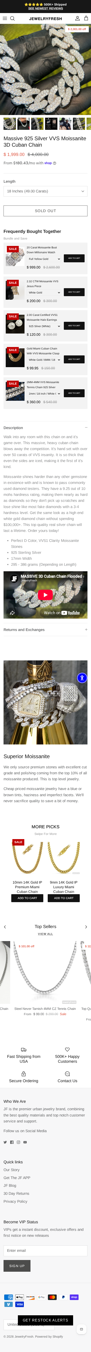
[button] (82, 678)
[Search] (14, 18)
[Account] (76, 18)
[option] (45, 69)
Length (9, 181)
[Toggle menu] (5, 18)
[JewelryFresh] (45, 18)
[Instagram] (18, 1142)
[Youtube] (25, 1142)
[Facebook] (11, 1142)
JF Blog (10, 1185)
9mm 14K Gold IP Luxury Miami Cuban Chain (64, 887)
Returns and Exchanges (24, 630)
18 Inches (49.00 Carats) (27, 191)
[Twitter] (5, 1142)
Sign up (17, 1266)
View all (45, 934)
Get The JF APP (17, 1178)
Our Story (12, 1170)
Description (13, 428)
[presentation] (7, 865)
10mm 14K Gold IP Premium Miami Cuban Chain (27, 887)
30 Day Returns (16, 1193)
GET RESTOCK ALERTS (45, 1320)
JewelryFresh (24, 1336)
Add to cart (74, 258)
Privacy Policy (15, 1201)
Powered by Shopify (49, 1336)
